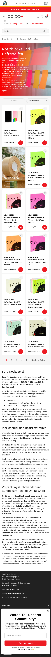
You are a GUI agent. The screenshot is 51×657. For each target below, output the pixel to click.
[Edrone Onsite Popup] (25, 328)
